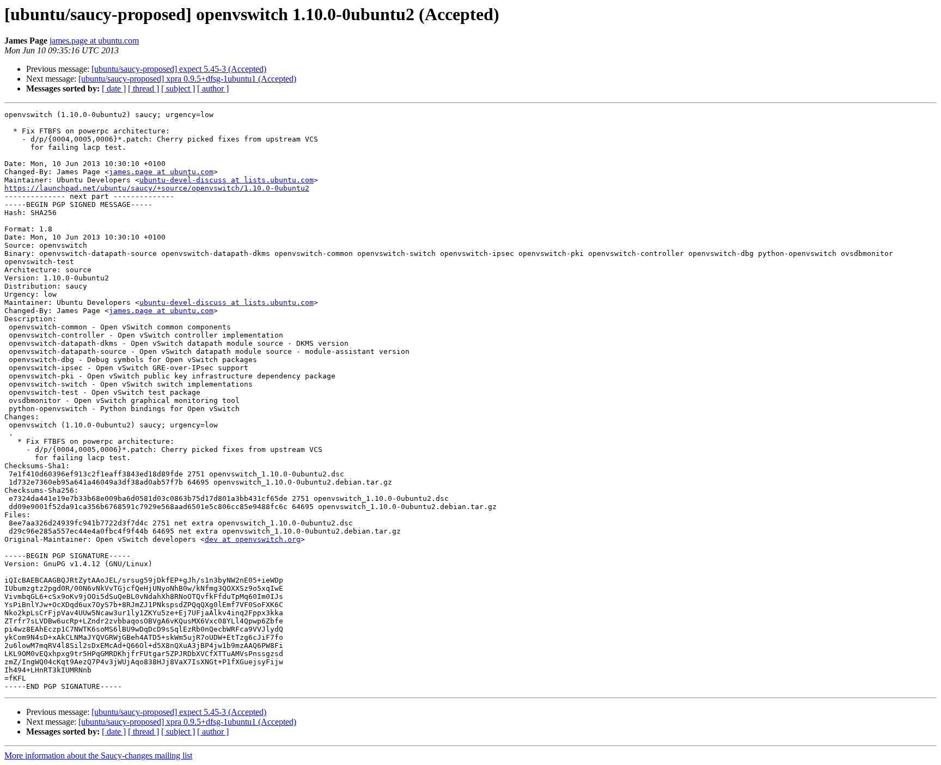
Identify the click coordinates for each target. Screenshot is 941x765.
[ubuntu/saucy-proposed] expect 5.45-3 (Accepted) (178, 69)
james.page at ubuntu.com (94, 40)
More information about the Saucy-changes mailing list (98, 755)
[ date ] (114, 88)
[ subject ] (178, 88)
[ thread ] (143, 88)
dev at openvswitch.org (253, 539)
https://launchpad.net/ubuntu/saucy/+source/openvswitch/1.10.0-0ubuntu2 (156, 188)
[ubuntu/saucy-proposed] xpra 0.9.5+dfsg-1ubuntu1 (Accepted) (187, 78)
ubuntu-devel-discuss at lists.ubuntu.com (226, 180)
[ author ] (213, 88)
